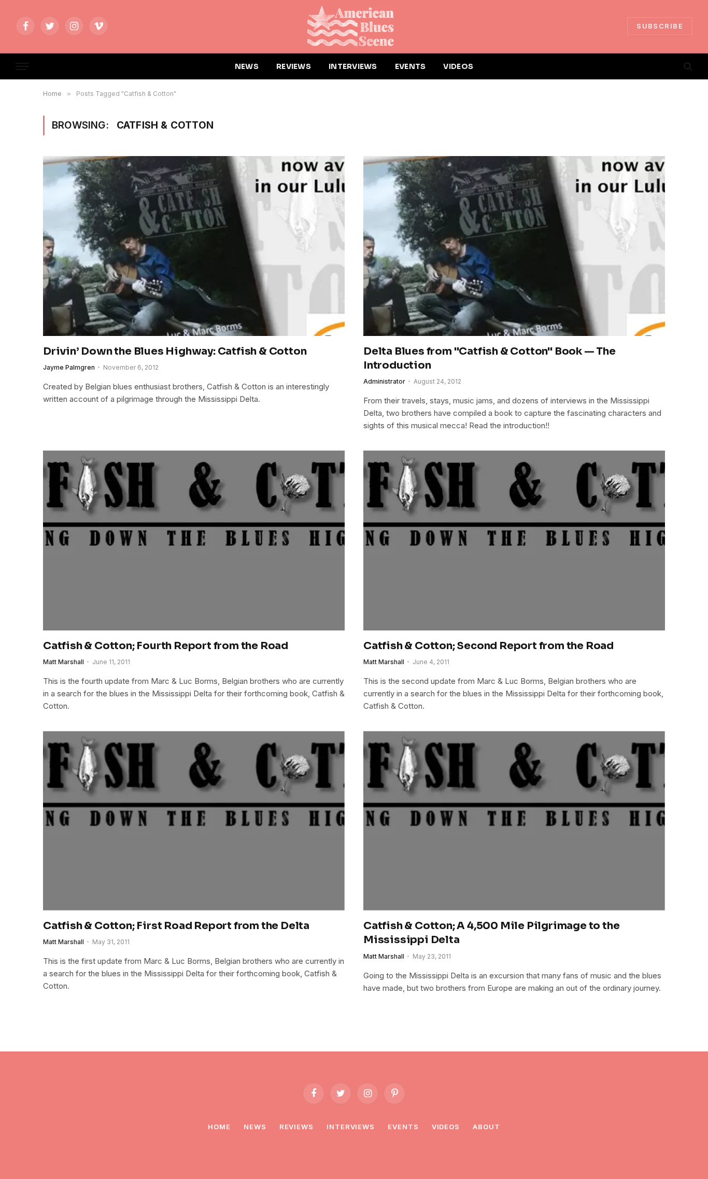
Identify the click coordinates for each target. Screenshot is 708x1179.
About (486, 1126)
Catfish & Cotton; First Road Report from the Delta (176, 925)
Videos (446, 1126)
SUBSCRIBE (659, 26)
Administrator (384, 381)
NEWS (247, 66)
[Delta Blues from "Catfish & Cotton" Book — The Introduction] (514, 245)
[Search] (687, 66)
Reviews (296, 1126)
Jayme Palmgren (69, 367)
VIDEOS (458, 66)
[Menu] (22, 66)
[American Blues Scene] (354, 26)
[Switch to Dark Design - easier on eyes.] (670, 66)
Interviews (351, 1126)
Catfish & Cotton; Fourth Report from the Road (165, 645)
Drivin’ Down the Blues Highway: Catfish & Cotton (174, 351)
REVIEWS (293, 66)
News (255, 1126)
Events (403, 1126)
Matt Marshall (63, 662)
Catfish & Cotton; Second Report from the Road (488, 645)
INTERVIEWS (353, 66)
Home (219, 1126)
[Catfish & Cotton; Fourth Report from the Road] (194, 540)
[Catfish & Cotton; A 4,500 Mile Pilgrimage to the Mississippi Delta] (514, 820)
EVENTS (410, 66)
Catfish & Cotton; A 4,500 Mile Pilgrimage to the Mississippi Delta (491, 932)
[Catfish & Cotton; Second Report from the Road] (514, 540)
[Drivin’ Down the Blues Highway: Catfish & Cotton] (194, 245)
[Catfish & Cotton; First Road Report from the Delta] (194, 820)
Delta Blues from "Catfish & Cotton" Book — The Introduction (489, 358)
